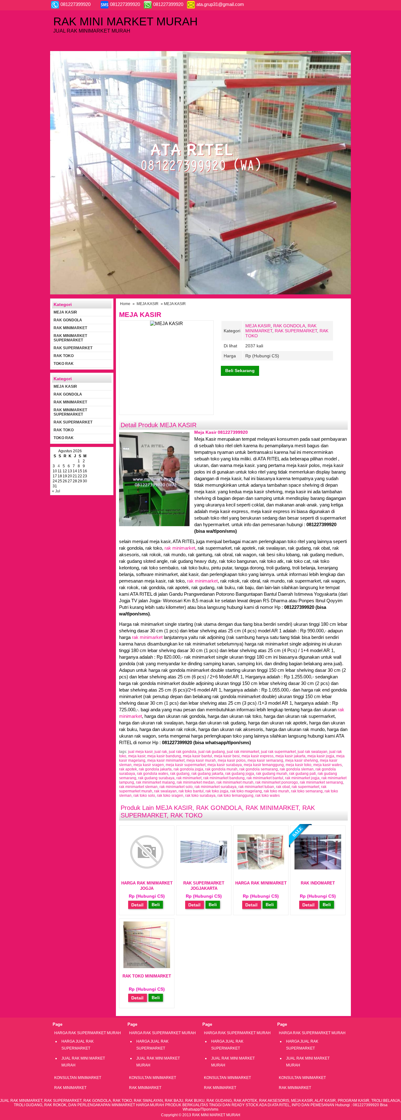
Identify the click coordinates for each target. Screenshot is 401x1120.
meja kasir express (257, 756)
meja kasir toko (298, 765)
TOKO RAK (64, 363)
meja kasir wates (327, 765)
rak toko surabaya (200, 795)
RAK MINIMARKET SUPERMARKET (70, 338)
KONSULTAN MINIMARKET (77, 1078)
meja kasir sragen (148, 765)
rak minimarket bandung (224, 778)
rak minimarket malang (155, 782)
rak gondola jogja (188, 769)
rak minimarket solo (176, 787)
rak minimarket (179, 548)
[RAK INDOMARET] (317, 868)
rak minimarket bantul (265, 778)
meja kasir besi (227, 756)
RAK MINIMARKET (272, 807)
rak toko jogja (217, 791)
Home (125, 304)
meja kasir (136, 756)
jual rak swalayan (312, 751)
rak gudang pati (302, 773)
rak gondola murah (221, 769)
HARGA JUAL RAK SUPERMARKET (77, 1044)
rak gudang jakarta (207, 773)
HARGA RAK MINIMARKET (261, 883)
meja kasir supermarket (186, 765)
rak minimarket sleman (138, 787)
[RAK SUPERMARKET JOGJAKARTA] (203, 861)
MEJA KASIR (148, 304)
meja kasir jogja (320, 756)
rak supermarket (305, 787)
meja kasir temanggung (264, 765)
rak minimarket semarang (321, 782)
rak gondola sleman (297, 769)
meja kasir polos (232, 760)
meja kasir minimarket (166, 760)
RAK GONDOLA (289, 325)
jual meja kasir (140, 751)
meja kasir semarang (265, 760)
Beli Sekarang (240, 370)
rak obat (283, 787)
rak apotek (128, 769)
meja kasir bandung (164, 756)
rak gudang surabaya (156, 778)
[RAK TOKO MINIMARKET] (146, 966)
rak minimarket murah (234, 782)
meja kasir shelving (301, 760)
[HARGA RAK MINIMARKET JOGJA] (146, 873)
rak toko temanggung (235, 795)
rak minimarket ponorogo (276, 782)
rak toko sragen (170, 795)
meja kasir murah (201, 760)
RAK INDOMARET (318, 883)
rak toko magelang (246, 791)
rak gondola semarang (258, 769)
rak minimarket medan (196, 782)
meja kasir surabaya (224, 765)
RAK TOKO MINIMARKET (146, 976)
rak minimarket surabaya (216, 787)
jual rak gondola (182, 751)
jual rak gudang (211, 751)
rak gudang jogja (239, 773)
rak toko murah (276, 791)
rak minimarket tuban (256, 787)
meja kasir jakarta (290, 756)
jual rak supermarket (278, 751)
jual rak (160, 751)
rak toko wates (267, 795)
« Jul (56, 491)
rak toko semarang (307, 791)
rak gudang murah (271, 773)
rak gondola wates (152, 773)
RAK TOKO (186, 815)
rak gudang (180, 773)
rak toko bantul (191, 791)
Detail (137, 904)
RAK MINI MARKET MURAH (125, 21)
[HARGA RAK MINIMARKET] (260, 868)
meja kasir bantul (197, 756)
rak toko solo (144, 795)
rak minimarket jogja (302, 778)
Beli (156, 904)
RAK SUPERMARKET (296, 330)
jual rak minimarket (243, 751)
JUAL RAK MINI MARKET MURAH (83, 1061)
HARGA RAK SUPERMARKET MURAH (87, 1033)
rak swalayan (165, 791)
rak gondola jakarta (155, 769)
